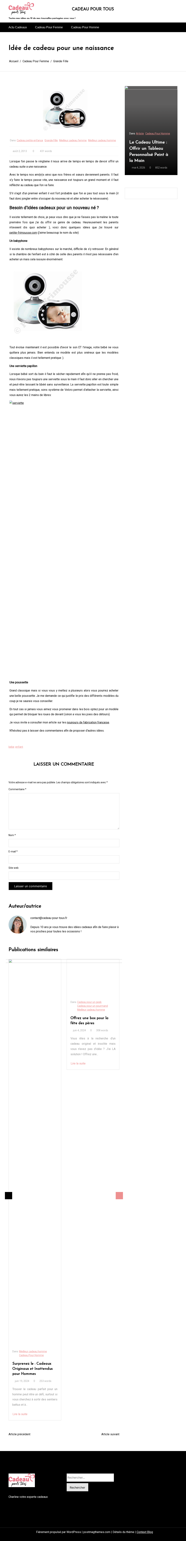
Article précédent (19, 1434)
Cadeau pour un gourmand (34, 1005)
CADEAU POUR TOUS (93, 9)
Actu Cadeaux (18, 27)
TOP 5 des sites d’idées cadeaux (89, 1020)
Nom (12, 835)
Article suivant (110, 1434)
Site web (14, 867)
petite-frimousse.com (23, 232)
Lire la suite (20, 1063)
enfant (19, 746)
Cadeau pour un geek (31, 1002)
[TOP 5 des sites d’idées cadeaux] (93, 977)
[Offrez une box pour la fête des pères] (35, 977)
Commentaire (17, 789)
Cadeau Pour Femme (49, 27)
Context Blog (145, 1532)
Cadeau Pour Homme (85, 27)
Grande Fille (51, 140)
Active (139, 133)
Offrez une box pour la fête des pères (31, 1020)
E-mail (13, 851)
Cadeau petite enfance (30, 140)
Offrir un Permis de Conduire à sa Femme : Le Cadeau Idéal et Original (150, 151)
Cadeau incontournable (90, 1005)
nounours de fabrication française (88, 722)
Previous (8, 1195)
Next (119, 1195)
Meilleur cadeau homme (102, 140)
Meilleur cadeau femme (73, 140)
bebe (11, 746)
